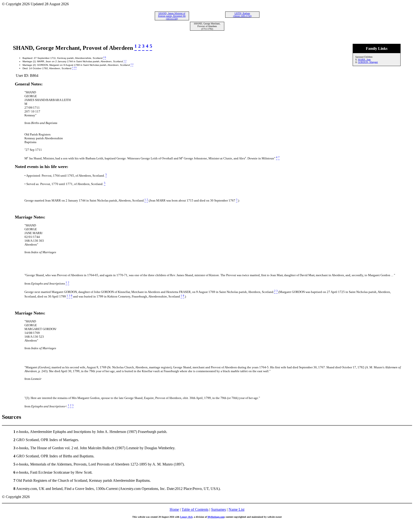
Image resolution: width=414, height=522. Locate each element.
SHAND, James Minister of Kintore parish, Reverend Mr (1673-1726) (172, 16)
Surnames (218, 509)
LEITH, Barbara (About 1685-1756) (242, 14)
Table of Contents (195, 509)
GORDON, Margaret (368, 62)
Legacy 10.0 (186, 517)
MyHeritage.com (215, 517)
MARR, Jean (364, 59)
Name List (236, 509)
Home (174, 509)
